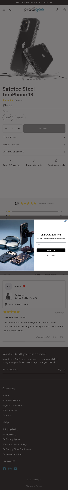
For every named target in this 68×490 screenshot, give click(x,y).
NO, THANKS (51, 255)
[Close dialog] (66, 221)
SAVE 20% (51, 250)
